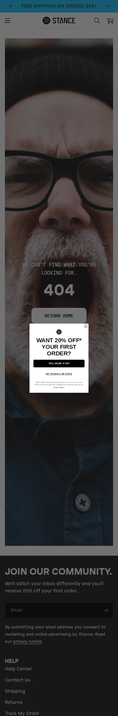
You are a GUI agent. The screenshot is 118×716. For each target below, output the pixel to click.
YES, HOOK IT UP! (59, 363)
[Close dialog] (85, 326)
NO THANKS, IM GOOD (59, 374)
